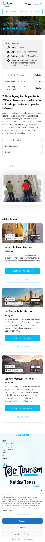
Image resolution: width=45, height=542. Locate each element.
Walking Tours (8, 452)
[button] (41, 490)
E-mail (13, 166)
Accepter (22, 521)
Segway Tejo (7, 446)
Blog (4, 455)
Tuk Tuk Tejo (7, 444)
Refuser (22, 528)
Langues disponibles (13, 140)
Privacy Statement (27, 539)
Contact (5, 458)
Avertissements (11, 146)
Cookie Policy (16, 539)
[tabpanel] (22, 188)
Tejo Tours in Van (9, 449)
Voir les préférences (22, 534)
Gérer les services (22, 514)
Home (4, 441)
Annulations (10, 152)
